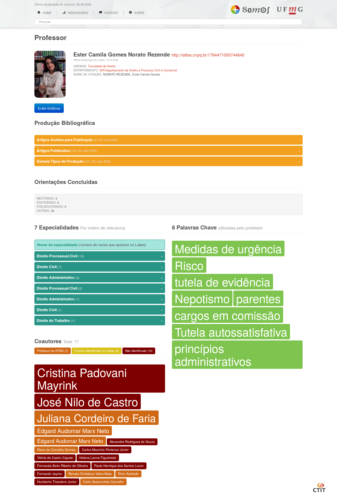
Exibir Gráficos (49, 108)
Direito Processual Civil (100, 256)
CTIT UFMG (319, 487)
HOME (47, 13)
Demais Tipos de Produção (168, 161)
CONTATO (110, 13)
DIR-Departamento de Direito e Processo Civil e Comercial (138, 70)
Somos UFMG (250, 8)
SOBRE (139, 13)
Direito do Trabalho (100, 320)
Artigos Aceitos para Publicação (168, 139)
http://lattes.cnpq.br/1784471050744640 (207, 55)
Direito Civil (100, 266)
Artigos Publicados (168, 150)
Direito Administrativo (100, 277)
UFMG (290, 10)
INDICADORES (77, 13)
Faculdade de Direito (102, 66)
